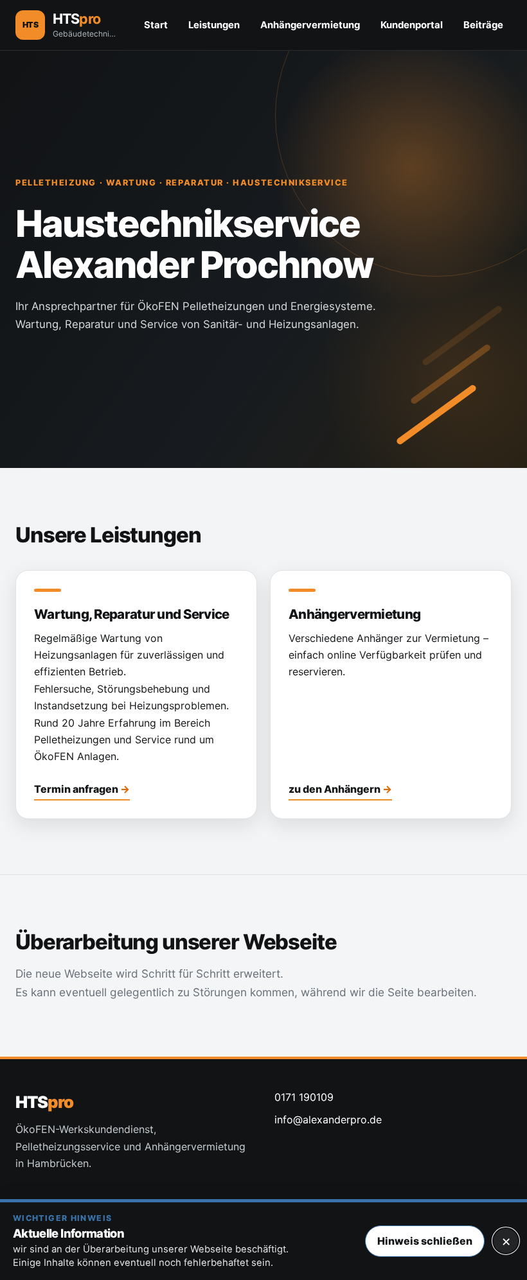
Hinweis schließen (424, 1240)
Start (156, 25)
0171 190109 (304, 1097)
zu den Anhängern (334, 789)
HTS (44, 1102)
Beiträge (483, 25)
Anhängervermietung (310, 25)
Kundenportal (411, 25)
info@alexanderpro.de (328, 1119)
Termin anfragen (76, 789)
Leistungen (214, 25)
